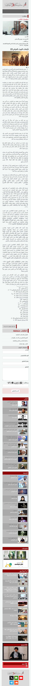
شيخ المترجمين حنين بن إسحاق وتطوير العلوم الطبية (10, 444)
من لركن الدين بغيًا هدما (12, 531)
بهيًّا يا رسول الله (13, 476)
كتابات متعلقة (20, 331)
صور (23, 664)
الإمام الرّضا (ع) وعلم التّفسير (11, 450)
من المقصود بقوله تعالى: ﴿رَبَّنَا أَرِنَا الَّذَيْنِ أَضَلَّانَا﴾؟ (11, 437)
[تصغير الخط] (28, 68)
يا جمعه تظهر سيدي (12, 538)
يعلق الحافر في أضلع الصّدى (10, 490)
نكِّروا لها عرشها (14, 409)
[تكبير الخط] (26, 68)
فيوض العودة (14, 496)
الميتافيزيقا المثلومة (13, 416)
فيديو (23, 645)
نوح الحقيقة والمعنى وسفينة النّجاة (10, 423)
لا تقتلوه (15, 510)
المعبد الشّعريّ (14, 517)
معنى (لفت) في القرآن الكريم (10, 429)
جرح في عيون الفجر (13, 524)
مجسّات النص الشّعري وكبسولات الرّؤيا (12, 402)
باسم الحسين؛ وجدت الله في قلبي (10, 504)
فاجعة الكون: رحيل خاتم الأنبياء (10, 483)
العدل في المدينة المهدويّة (11, 457)
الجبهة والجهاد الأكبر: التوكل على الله (11, 465)
